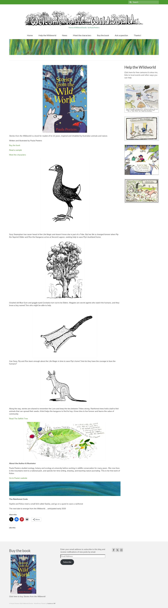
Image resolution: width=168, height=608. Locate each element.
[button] (141, 98)
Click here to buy (27, 596)
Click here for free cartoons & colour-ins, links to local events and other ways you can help (141, 75)
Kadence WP (52, 603)
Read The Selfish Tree (18, 419)
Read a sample (15, 150)
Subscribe (67, 562)
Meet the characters (17, 155)
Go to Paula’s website (18, 478)
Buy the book (14, 145)
